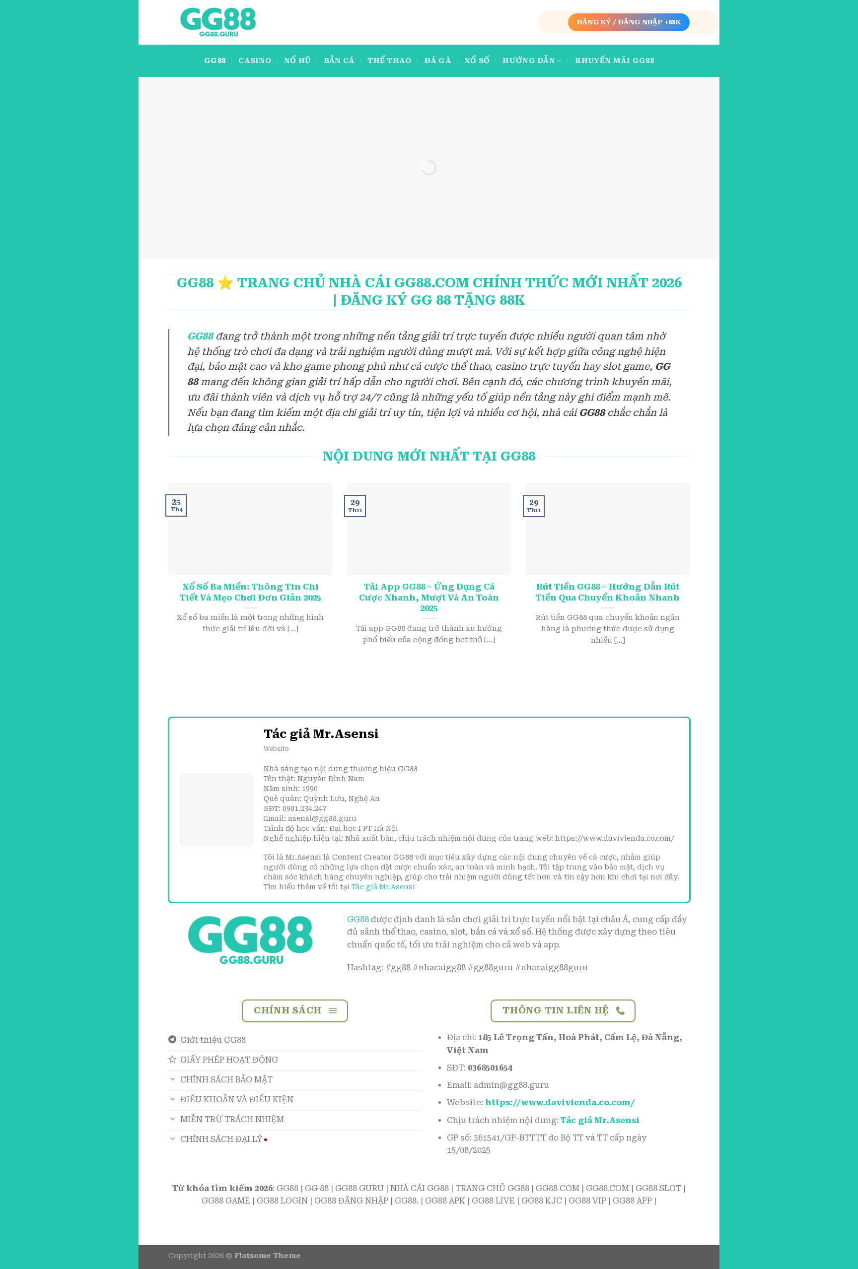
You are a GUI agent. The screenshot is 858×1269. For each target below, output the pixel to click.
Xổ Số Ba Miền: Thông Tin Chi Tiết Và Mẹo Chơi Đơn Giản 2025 (250, 592)
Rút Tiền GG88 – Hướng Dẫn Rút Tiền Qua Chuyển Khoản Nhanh (608, 592)
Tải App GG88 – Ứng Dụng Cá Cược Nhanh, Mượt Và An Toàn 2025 (429, 597)
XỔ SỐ (477, 61)
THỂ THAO (389, 61)
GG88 (214, 61)
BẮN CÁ (339, 61)
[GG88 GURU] (218, 22)
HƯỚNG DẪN (528, 61)
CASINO (254, 61)
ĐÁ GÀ (438, 61)
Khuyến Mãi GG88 (614, 61)
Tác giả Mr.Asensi (383, 887)
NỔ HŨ (297, 61)
